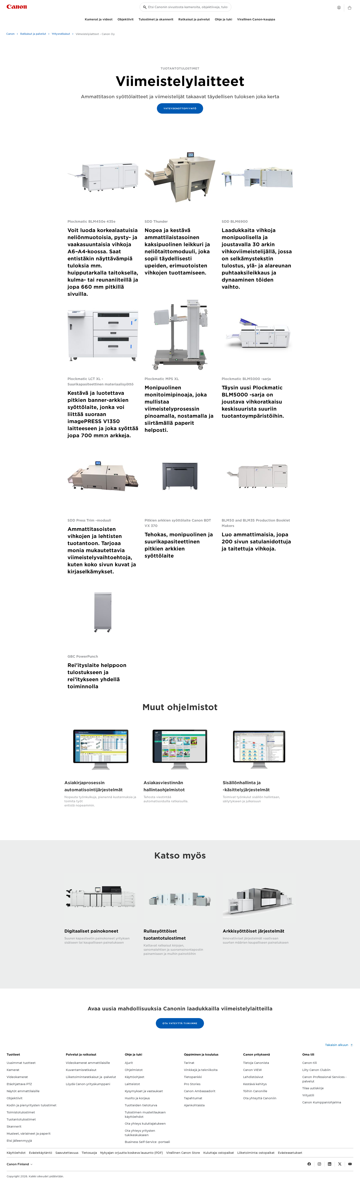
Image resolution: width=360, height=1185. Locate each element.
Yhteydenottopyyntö (180, 108)
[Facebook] (309, 1164)
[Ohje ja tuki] (233, 19)
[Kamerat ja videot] (114, 19)
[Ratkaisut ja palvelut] (211, 19)
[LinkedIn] (330, 1164)
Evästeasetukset (290, 1153)
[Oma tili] (339, 7)
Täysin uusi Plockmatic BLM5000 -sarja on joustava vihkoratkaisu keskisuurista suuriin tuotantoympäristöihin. (253, 402)
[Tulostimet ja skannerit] (175, 19)
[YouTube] (350, 1164)
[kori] (349, 8)
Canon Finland (18, 1164)
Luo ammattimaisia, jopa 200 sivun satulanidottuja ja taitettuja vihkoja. (256, 542)
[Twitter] (340, 1164)
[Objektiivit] (135, 19)
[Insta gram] (319, 1164)
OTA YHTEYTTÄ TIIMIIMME (179, 1023)
